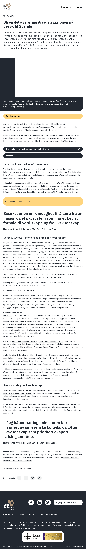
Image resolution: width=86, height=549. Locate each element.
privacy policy (47, 546)
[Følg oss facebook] (31, 502)
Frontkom (79, 546)
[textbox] (43, 133)
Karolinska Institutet (62, 245)
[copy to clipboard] (39, 478)
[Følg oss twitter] (48, 502)
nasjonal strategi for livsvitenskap (17, 393)
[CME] (52, 537)
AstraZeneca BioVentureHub (24, 341)
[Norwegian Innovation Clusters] (32, 537)
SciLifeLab (7, 315)
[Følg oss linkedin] (39, 502)
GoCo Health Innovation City (51, 341)
